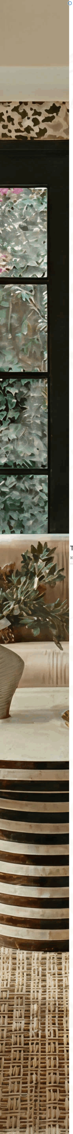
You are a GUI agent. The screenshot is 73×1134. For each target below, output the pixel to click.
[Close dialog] (70, 3)
